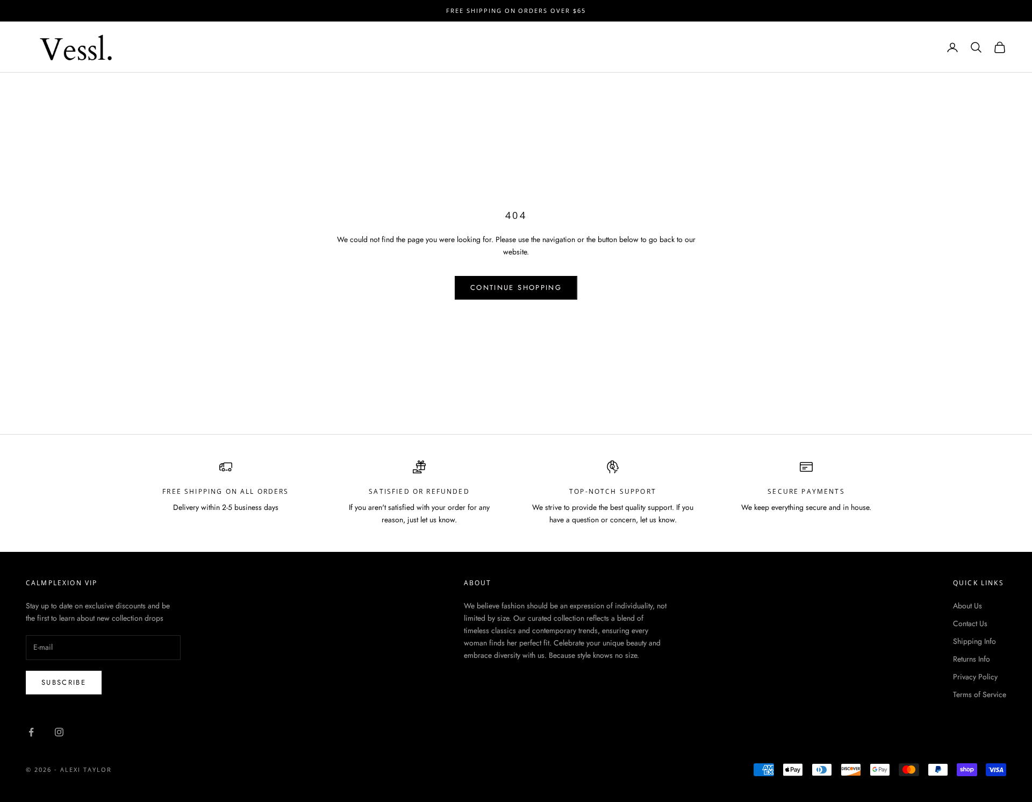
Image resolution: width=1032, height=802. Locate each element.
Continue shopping (516, 287)
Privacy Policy (975, 676)
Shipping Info (974, 641)
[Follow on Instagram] (59, 732)
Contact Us (970, 623)
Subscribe (63, 682)
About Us (967, 605)
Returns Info (971, 659)
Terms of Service (979, 694)
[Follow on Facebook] (31, 732)
